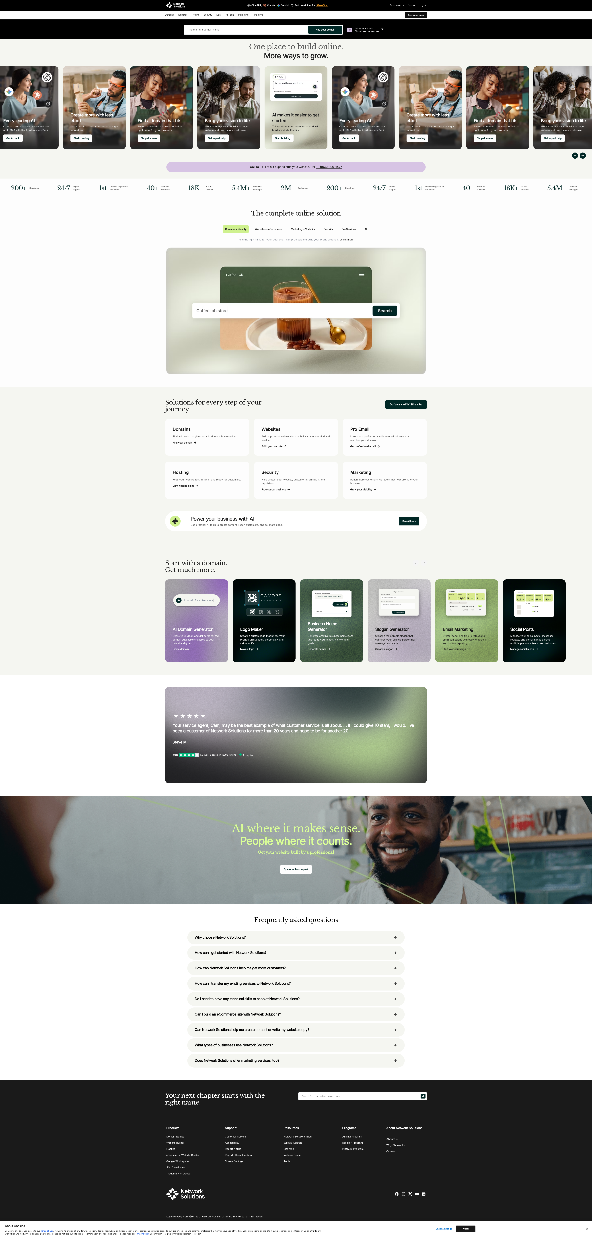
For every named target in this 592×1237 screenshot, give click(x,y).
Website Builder (175, 1142)
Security (208, 14)
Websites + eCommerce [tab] (268, 229)
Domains (169, 14)
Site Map (289, 1148)
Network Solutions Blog (298, 1136)
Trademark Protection (179, 1173)
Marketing (243, 14)
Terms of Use (199, 1216)
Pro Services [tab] (349, 229)
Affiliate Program (352, 1136)
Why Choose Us (395, 1145)
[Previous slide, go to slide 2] (575, 156)
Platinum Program (353, 1148)
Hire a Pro (258, 14)
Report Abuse (233, 1148)
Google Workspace (177, 1161)
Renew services (416, 15)
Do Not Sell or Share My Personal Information (235, 1216)
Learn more (347, 239)
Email (219, 14)
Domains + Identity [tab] (235, 229)
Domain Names (175, 1136)
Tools (287, 1161)
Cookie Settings (234, 1161)
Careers (391, 1151)
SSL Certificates (175, 1167)
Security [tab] (328, 229)
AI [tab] (366, 229)
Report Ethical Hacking (238, 1155)
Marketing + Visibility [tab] (303, 229)
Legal (169, 1216)
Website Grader (293, 1155)
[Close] (587, 1228)
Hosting (195, 14)
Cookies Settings (444, 1228)
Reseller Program (352, 1142)
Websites (182, 14)
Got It (466, 1228)
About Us (392, 1139)
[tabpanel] (296, 303)
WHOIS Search (293, 1142)
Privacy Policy (181, 1216)
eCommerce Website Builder (182, 1155)
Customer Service (235, 1136)
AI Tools (230, 14)
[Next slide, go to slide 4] (583, 156)
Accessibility (232, 1142)
